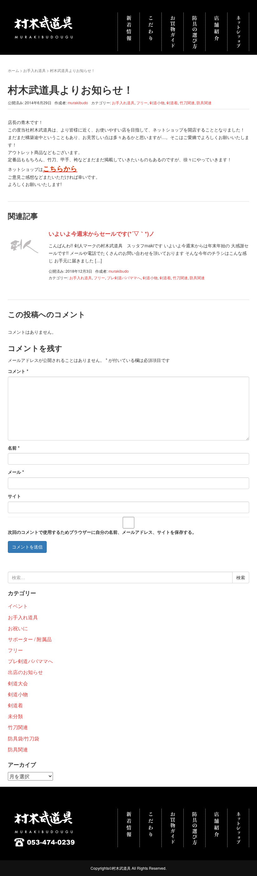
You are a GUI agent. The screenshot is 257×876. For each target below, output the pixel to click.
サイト (14, 496)
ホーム (13, 70)
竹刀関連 (187, 102)
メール (16, 472)
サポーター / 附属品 (30, 639)
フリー (142, 102)
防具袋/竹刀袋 (23, 738)
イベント (18, 606)
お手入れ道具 (34, 70)
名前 (13, 448)
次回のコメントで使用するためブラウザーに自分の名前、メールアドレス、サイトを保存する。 (102, 532)
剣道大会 (18, 683)
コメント (18, 371)
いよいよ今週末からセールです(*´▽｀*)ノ (102, 233)
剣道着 (172, 102)
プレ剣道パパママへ (124, 277)
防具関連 (204, 102)
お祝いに (18, 628)
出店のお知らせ (25, 672)
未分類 (15, 716)
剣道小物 (157, 102)
